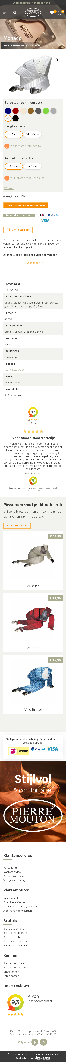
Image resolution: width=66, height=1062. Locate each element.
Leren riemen (11, 976)
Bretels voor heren (14, 928)
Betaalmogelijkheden (15, 876)
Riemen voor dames (15, 967)
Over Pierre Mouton (14, 902)
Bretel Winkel (21, 45)
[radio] (8, 111)
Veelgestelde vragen (15, 880)
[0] (59, 12)
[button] (18, 230)
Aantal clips (14, 158)
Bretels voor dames (15, 941)
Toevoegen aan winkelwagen (25, 205)
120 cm (9, 369)
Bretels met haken (14, 937)
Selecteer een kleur (20, 103)
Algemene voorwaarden (17, 910)
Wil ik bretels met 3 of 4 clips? (28, 177)
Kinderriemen (11, 971)
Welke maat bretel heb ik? (25, 146)
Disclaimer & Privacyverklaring (20, 906)
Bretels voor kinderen (16, 945)
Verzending (10, 867)
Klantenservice (12, 871)
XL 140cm (19, 369)
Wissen (9, 188)
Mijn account (10, 898)
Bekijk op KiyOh (33, 490)
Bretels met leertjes (15, 932)
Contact (8, 863)
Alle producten (17, 525)
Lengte (10, 126)
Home (6, 45)
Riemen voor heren (14, 963)
